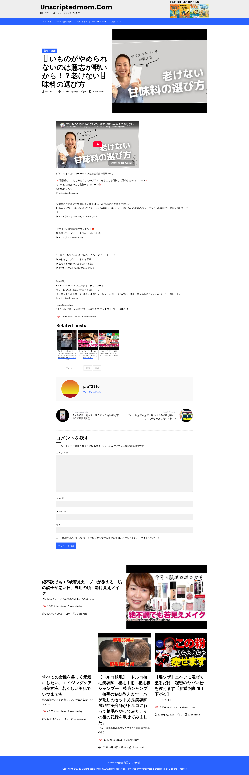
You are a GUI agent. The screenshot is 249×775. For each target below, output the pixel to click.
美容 (97, 368)
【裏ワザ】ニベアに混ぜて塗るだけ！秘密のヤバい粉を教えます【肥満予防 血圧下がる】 (179, 685)
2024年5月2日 (52, 719)
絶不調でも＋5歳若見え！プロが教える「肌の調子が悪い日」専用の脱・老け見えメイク (82, 587)
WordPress (146, 768)
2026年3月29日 (53, 613)
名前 (60, 498)
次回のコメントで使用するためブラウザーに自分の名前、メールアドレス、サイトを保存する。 (112, 537)
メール (61, 511)
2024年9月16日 (110, 747)
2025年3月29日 (166, 714)
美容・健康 (50, 50)
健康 (87, 368)
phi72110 (50, 91)
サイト (59, 524)
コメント (62, 452)
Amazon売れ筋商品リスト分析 (124, 762)
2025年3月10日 (70, 91)
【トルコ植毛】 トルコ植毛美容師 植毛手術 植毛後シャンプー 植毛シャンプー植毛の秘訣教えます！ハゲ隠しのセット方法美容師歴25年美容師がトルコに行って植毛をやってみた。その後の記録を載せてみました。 (124, 699)
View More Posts (92, 392)
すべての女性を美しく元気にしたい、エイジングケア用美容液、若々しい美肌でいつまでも (67, 685)
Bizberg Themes (178, 768)
